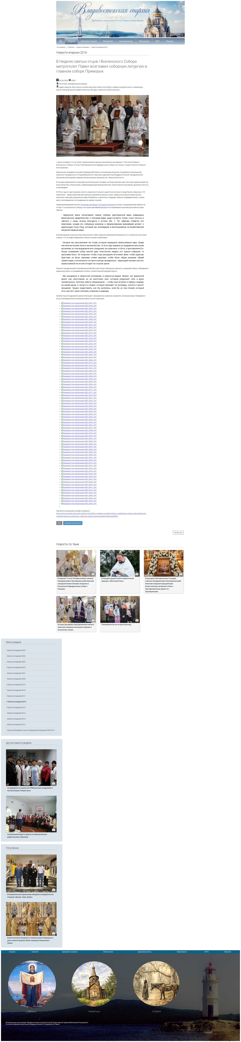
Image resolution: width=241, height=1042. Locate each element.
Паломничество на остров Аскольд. (117, 625)
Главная (12, 952)
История (156, 1011)
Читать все (178, 532)
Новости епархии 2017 (16, 696)
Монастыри (94, 1011)
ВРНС (158, 41)
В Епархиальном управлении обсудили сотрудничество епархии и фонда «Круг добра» (30, 895)
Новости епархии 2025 (16, 650)
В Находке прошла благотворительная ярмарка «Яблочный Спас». (117, 579)
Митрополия (108, 41)
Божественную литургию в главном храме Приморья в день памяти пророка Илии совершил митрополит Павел (30, 940)
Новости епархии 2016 (99, 47)
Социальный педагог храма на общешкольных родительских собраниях (27, 835)
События (71, 41)
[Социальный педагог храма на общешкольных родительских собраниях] (31, 832)
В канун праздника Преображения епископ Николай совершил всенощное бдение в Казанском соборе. (76, 627)
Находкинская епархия (77, 84)
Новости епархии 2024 (16, 656)
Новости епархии (82, 47)
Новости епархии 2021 (16, 673)
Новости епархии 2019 (16, 685)
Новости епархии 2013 (16, 719)
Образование (144, 41)
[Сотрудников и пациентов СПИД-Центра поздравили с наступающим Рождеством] (31, 785)
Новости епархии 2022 (16, 667)
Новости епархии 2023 (16, 662)
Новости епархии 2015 (16, 707)
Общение (169, 41)
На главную (61, 47)
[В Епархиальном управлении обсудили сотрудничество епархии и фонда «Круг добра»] (31, 892)
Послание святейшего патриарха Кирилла (98, 205)
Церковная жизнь (126, 41)
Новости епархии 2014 (16, 713)
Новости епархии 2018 (16, 690)
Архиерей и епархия (89, 41)
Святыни (32, 1011)
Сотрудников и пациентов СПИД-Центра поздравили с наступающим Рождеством (30, 789)
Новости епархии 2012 (16, 724)
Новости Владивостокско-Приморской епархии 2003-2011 (31, 730)
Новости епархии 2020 (16, 679)
